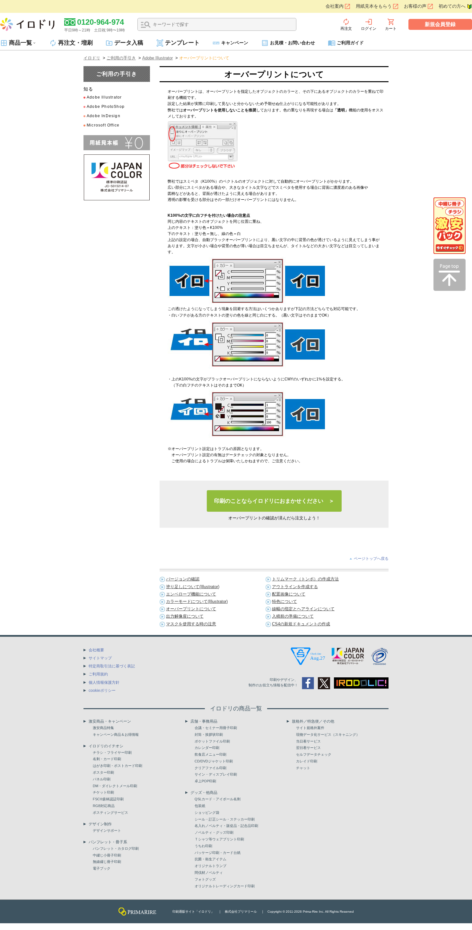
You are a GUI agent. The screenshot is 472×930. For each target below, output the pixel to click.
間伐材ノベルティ (209, 872)
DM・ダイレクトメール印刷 (115, 786)
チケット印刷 (103, 792)
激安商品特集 (103, 728)
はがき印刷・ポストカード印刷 (117, 766)
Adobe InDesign (103, 116)
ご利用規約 (98, 674)
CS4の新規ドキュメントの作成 (301, 623)
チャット (303, 768)
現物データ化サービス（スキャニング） (328, 734)
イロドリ (91, 58)
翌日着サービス (308, 748)
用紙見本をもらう (374, 6)
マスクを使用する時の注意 (191, 623)
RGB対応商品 (104, 806)
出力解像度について (185, 616)
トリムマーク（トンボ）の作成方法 (305, 579)
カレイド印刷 (306, 761)
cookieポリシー (102, 690)
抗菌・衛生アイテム (210, 859)
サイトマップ (100, 658)
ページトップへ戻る (371, 558)
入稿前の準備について (293, 616)
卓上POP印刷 (205, 781)
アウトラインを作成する (295, 586)
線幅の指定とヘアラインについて (303, 608)
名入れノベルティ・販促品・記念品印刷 (226, 826)
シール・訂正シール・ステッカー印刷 (225, 819)
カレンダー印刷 (207, 748)
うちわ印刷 (203, 846)
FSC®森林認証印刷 (108, 799)
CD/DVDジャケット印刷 (214, 761)
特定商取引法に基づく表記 (112, 666)
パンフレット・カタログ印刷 (116, 848)
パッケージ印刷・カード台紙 (217, 853)
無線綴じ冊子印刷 (107, 862)
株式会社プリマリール (241, 911)
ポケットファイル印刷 (212, 741)
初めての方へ (452, 6)
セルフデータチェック (313, 754)
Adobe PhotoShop (106, 107)
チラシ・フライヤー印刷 (112, 752)
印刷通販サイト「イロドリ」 (193, 911)
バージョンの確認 (182, 579)
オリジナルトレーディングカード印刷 (225, 886)
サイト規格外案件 (310, 728)
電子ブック (101, 868)
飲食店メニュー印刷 (210, 754)
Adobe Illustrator (157, 58)
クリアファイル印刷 (210, 768)
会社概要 (96, 650)
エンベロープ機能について (191, 594)
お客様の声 (415, 6)
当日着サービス (308, 741)
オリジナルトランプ (210, 866)
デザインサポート (107, 830)
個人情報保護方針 (104, 682)
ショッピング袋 (207, 812)
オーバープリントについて (191, 608)
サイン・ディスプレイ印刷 (216, 774)
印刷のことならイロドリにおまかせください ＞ (274, 501)
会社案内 (335, 6)
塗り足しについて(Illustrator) (192, 586)
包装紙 (200, 806)
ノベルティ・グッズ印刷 (214, 832)
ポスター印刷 (103, 772)
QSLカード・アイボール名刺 (217, 799)
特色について (284, 601)
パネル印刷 (101, 779)
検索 (146, 24)
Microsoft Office (103, 125)
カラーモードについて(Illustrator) (197, 601)
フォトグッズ (205, 879)
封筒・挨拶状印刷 (209, 734)
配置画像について (288, 594)
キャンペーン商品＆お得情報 (116, 734)
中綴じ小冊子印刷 (107, 855)
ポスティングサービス (110, 812)
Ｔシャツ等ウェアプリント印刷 (219, 839)
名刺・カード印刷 (107, 759)
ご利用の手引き (121, 58)
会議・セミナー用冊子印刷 (216, 728)
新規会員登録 (440, 24)
